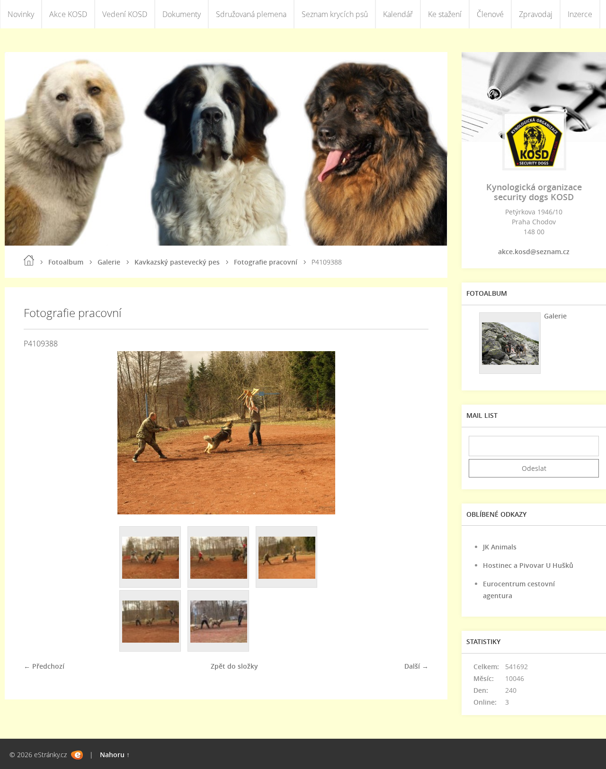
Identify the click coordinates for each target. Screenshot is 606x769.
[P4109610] (150, 621)
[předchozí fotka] (39, 432)
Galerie (109, 261)
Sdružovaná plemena (251, 14)
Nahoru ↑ (115, 754)
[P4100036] (219, 557)
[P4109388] (287, 557)
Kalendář (398, 14)
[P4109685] (219, 621)
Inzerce (580, 14)
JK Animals (500, 546)
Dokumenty (181, 14)
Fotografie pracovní (265, 261)
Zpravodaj (536, 14)
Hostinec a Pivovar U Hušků (528, 565)
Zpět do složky (234, 666)
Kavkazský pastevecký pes (177, 261)
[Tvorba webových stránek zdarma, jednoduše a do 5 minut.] (77, 755)
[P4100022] (150, 557)
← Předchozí (44, 666)
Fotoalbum (65, 261)
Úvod (29, 260)
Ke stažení (445, 14)
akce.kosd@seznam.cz (534, 251)
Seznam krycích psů (335, 14)
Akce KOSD (68, 14)
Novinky (21, 14)
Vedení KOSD (124, 14)
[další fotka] (413, 432)
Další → (416, 666)
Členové (490, 14)
